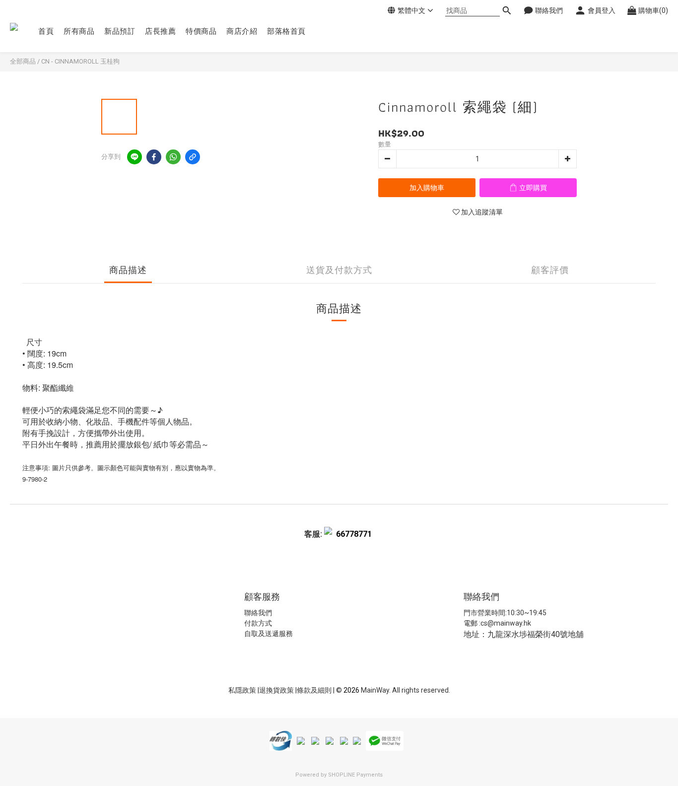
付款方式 (258, 623)
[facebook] (153, 156)
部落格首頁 (286, 31)
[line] (134, 156)
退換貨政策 (277, 690)
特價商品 (201, 31)
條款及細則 (315, 690)
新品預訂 (119, 31)
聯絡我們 (258, 613)
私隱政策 (242, 690)
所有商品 (79, 31)
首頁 (46, 31)
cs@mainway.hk (505, 623)
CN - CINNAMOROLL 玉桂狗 (80, 61)
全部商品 (23, 61)
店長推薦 (160, 31)
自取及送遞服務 (268, 634)
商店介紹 (241, 31)
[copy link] (192, 156)
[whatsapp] (173, 156)
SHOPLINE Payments (355, 775)
